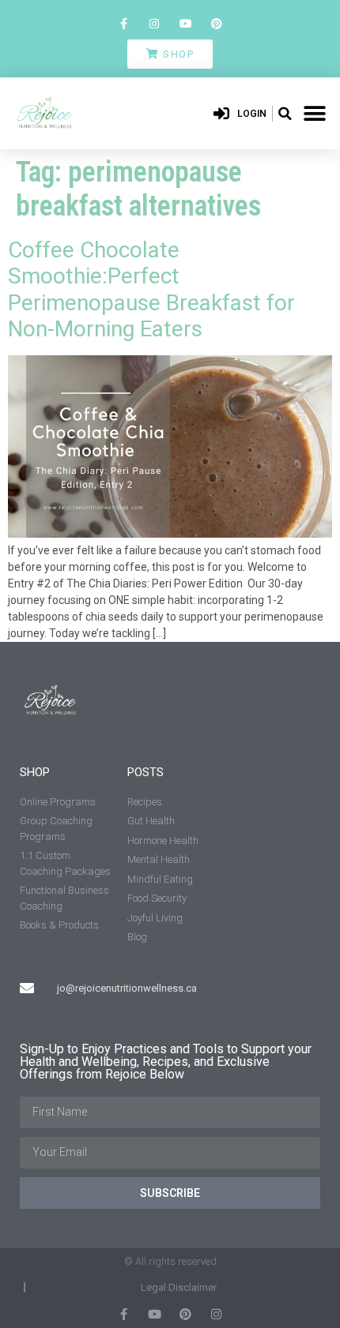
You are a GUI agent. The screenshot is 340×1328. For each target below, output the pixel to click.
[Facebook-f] (123, 23)
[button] (285, 114)
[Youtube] (185, 23)
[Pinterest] (216, 23)
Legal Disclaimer (179, 1287)
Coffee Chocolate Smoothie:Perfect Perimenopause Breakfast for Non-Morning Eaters (151, 290)
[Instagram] (154, 23)
